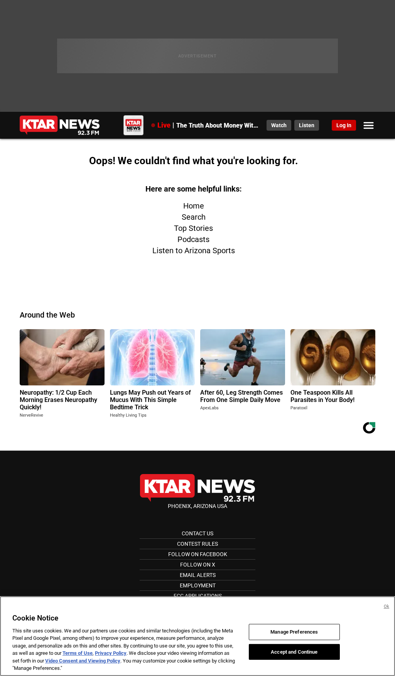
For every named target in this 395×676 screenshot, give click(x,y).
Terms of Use (77, 653)
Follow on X (197, 565)
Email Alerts (198, 575)
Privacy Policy (111, 653)
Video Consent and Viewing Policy (82, 661)
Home (193, 205)
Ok (386, 606)
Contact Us (197, 533)
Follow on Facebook (197, 554)
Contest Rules (197, 544)
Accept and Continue (294, 651)
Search (194, 217)
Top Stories (193, 228)
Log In (343, 125)
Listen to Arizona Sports (193, 250)
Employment (198, 585)
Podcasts (193, 239)
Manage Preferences (294, 632)
